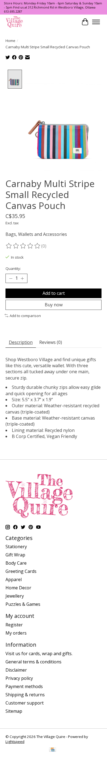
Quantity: (13, 268)
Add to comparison (25, 315)
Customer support (24, 703)
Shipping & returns (25, 695)
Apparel (13, 579)
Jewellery (14, 596)
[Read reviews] (23, 246)
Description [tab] (21, 342)
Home (10, 40)
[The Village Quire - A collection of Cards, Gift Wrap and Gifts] (14, 21)
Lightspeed (14, 741)
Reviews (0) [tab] (50, 342)
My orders (16, 633)
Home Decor (18, 588)
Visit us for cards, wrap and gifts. (38, 653)
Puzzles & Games (22, 604)
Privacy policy (19, 678)
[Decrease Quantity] (10, 278)
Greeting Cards (20, 571)
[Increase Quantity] (22, 278)
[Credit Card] (52, 750)
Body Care (16, 563)
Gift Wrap (15, 555)
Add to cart (54, 293)
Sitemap (13, 711)
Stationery (16, 547)
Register (14, 625)
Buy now (54, 305)
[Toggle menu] (96, 21)
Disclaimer (16, 670)
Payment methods (24, 686)
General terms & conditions (33, 662)
